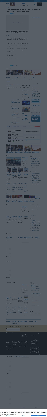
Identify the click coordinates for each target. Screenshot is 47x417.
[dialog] (23, 413)
